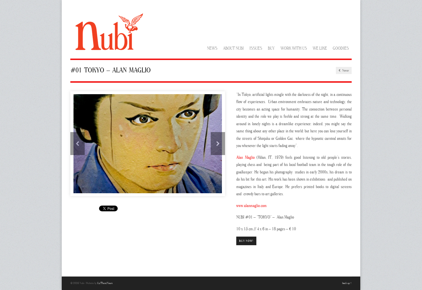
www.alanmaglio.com (251, 206)
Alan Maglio (245, 158)
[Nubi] (108, 53)
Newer (345, 70)
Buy (271, 49)
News (212, 49)
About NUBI (233, 49)
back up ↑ (347, 283)
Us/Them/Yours (105, 283)
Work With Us (293, 49)
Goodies (341, 49)
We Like (320, 49)
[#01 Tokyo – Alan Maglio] (147, 143)
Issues (255, 49)
